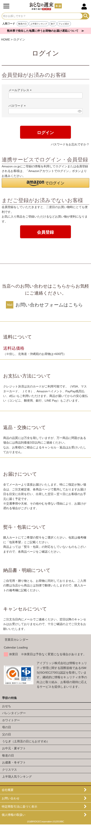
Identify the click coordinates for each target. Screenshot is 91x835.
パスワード (17, 105)
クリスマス (9, 769)
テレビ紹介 (64, 24)
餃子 (53, 24)
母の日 (6, 727)
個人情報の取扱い (13, 814)
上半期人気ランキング (17, 776)
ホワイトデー (11, 720)
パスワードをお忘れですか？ (70, 144)
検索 (86, 16)
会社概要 (8, 790)
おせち (6, 706)
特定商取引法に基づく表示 (19, 806)
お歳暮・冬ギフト (14, 762)
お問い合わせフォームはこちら (49, 304)
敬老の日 (22, 24)
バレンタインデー (14, 713)
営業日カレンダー (16, 639)
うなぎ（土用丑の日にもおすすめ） (26, 741)
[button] (45, 183)
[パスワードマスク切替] (79, 111)
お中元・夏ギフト (14, 748)
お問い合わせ (10, 798)
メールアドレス (20, 90)
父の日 (6, 734)
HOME (5, 39)
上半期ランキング (38, 24)
